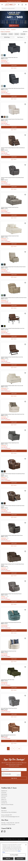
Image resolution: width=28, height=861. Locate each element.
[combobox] (20, 37)
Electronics (4, 796)
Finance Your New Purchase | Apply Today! (14, 1)
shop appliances (14, 25)
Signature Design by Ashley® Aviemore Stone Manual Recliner (12, 119)
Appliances (4, 791)
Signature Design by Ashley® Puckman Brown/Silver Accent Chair (12, 328)
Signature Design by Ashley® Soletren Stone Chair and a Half (12, 385)
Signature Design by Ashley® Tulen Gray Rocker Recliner (11, 593)
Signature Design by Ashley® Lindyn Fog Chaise (9, 207)
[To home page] (10, 4)
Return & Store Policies (7, 804)
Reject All (8, 858)
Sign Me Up (14, 778)
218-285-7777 (8, 815)
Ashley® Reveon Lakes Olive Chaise (7, 679)
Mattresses (4, 794)
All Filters (8, 37)
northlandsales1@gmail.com (12, 817)
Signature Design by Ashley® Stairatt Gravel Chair (10, 442)
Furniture (8, 29)
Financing (4, 801)
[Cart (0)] (25, 4)
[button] (2, 4)
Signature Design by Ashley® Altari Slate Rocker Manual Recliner (12, 88)
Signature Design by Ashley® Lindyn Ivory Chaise (10, 235)
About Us (3, 799)
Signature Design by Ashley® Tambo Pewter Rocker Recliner (12, 535)
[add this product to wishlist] (25, 42)
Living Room (13, 29)
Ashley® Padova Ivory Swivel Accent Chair (8, 651)
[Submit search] (24, 8)
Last (19, 748)
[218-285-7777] (22, 4)
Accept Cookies (20, 858)
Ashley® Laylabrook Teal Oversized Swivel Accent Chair (11, 622)
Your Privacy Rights (14, 854)
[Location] (18, 4)
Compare (14, 98)
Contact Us (4, 803)
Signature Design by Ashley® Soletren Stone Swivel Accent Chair (12, 414)
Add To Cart (14, 65)
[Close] (25, 844)
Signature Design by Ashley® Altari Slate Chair (9, 57)
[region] (14, 852)
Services (3, 798)
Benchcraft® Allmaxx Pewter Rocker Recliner (9, 708)
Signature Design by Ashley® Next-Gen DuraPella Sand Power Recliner (14, 297)
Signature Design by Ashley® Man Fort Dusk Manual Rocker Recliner (13, 266)
